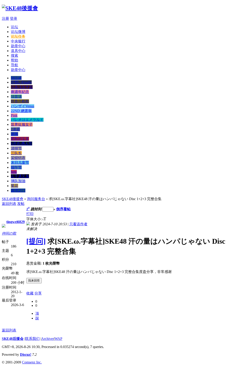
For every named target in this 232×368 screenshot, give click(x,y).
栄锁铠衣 (18, 158)
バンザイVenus (22, 106)
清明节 (16, 148)
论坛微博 (18, 32)
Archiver (47, 339)
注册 (5, 18)
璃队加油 (18, 181)
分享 (38, 293)
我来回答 (34, 280)
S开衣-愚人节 (21, 143)
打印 (30, 214)
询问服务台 (36, 199)
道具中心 (18, 51)
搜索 (14, 55)
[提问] (36, 241)
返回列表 (9, 204)
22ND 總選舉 (21, 111)
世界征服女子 (22, 124)
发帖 (20, 204)
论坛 (14, 27)
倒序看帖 (63, 209)
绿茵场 (16, 96)
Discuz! (25, 354)
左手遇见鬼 (20, 176)
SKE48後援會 (12, 199)
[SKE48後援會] (20, 8)
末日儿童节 (20, 162)
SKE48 (16, 78)
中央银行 (18, 41)
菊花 (14, 186)
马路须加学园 (22, 87)
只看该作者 (78, 224)
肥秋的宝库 (20, 139)
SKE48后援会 (13, 339)
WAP (58, 339)
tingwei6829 (15, 222)
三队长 (16, 153)
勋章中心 (18, 46)
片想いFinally (21, 82)
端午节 (16, 167)
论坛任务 (18, 36)
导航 (14, 65)
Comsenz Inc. (32, 362)
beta (14, 172)
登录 (13, 18)
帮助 (14, 60)
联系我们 (32, 339)
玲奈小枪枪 (20, 101)
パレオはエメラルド (27, 120)
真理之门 (18, 190)
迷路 (14, 134)
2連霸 (15, 129)
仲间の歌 (9, 233)
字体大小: (34, 219)
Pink (14, 115)
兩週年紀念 (20, 92)
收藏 (30, 293)
